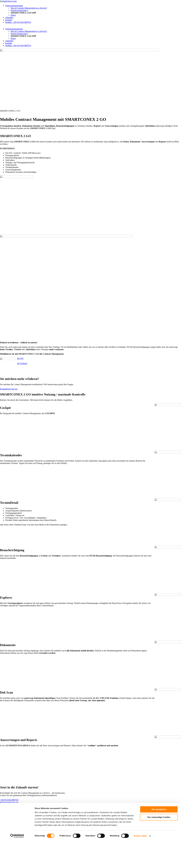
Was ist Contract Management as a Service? (29, 8)
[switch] (76, 836)
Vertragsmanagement (14, 5)
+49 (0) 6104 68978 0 (9, 800)
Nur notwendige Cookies (158, 817)
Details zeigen (140, 836)
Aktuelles (9, 17)
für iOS (20, 358)
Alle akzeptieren (158, 809)
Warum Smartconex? (19, 10)
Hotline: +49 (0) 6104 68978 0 (18, 22)
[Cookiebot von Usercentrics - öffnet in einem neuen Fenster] (17, 836)
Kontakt (8, 20)
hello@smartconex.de (9, 802)
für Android (22, 363)
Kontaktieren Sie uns (8, 389)
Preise (13, 15)
